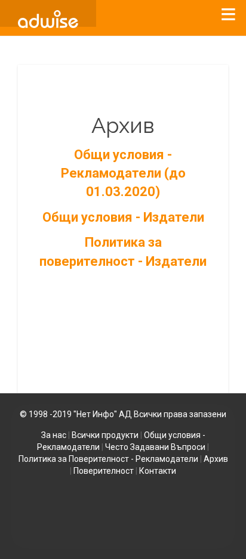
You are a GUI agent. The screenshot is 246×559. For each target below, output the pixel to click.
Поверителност (103, 471)
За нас (53, 435)
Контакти (157, 471)
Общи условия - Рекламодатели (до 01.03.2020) (123, 173)
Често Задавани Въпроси (155, 447)
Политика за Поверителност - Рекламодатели (108, 459)
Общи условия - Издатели (123, 217)
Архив (216, 459)
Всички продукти (105, 435)
